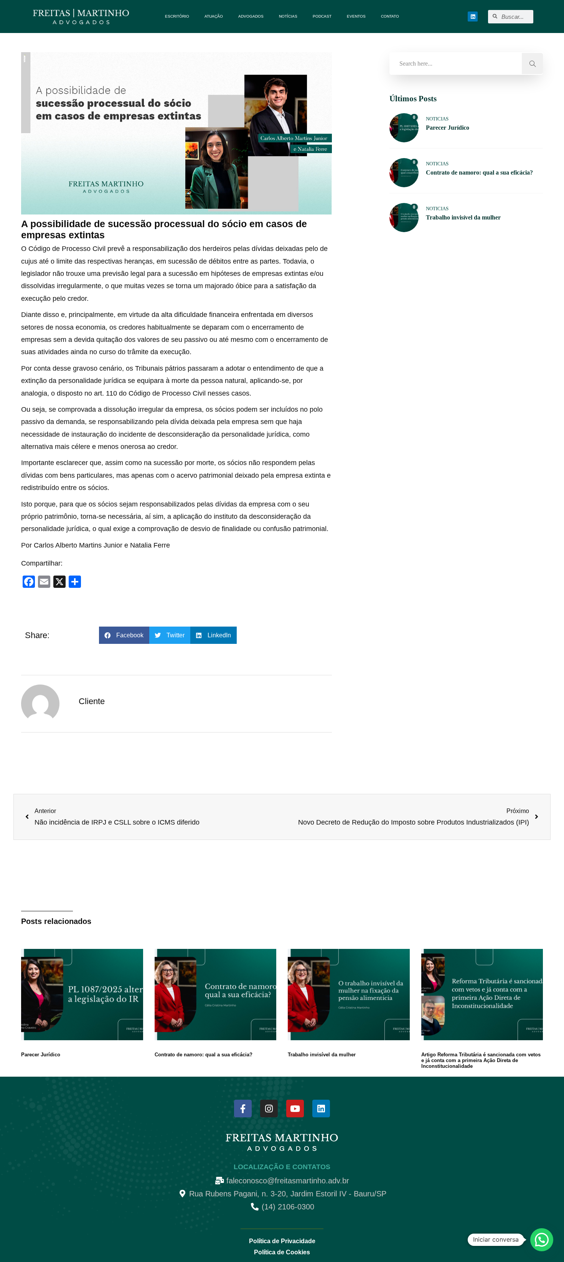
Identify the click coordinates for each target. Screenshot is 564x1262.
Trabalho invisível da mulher (322, 1054)
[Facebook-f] (243, 1108)
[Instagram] (269, 1108)
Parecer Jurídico (40, 1054)
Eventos (356, 16)
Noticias (437, 119)
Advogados (251, 16)
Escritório (177, 16)
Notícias (288, 16)
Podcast (322, 16)
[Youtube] (295, 1108)
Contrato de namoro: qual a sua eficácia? (203, 1054)
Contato (390, 16)
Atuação (213, 16)
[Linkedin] (473, 16)
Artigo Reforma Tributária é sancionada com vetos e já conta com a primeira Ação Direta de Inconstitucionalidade (481, 1060)
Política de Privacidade (282, 1241)
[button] (124, 635)
